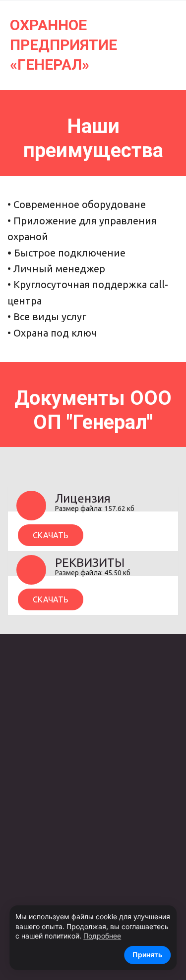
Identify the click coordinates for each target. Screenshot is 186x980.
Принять (147, 954)
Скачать (50, 534)
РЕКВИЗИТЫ (89, 562)
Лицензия (83, 498)
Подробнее (102, 936)
